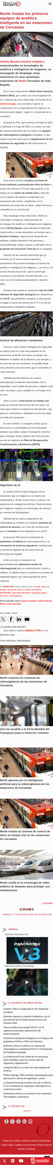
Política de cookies (12, 1141)
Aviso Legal (7, 1145)
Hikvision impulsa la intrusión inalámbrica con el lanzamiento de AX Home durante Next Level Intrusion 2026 (26, 1019)
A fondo (37, 587)
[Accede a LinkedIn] (12, 1161)
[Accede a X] (4, 1161)
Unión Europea (14, 604)
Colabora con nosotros (25, 1145)
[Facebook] (11, 619)
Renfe (22, 80)
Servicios (4, 596)
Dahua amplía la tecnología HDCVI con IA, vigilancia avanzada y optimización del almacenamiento (24, 1030)
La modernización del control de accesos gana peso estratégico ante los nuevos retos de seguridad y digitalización (25, 1060)
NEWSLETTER (33, 630)
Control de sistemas (33, 590)
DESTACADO (5, 593)
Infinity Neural (9, 61)
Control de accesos (15, 590)
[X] (3, 619)
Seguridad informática (21, 593)
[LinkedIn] (19, 619)
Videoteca (13, 929)
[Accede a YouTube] (21, 1161)
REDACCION (8, 587)
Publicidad (44, 1141)
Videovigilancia (15, 596)
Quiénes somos (30, 1141)
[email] (27, 619)
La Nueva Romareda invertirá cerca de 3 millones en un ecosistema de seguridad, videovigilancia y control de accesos (27, 1086)
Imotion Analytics (32, 61)
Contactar (30, 1149)
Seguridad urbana (39, 593)
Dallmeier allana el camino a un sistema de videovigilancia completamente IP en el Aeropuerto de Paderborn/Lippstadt (27, 1049)
